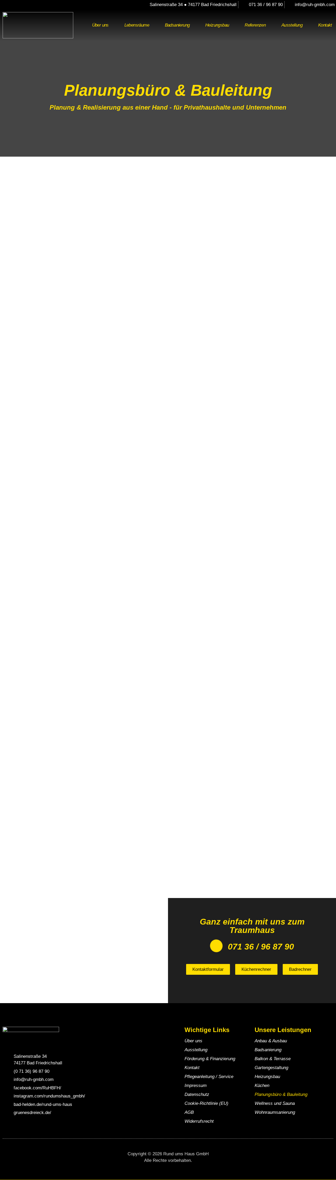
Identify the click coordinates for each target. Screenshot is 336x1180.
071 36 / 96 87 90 (261, 946)
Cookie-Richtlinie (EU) (206, 1103)
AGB (189, 1112)
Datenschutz (197, 1094)
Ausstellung (291, 25)
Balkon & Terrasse (273, 1058)
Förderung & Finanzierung (210, 1058)
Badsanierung (177, 25)
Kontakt (192, 1067)
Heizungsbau (217, 25)
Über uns (100, 25)
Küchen (262, 1085)
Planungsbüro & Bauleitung (281, 1094)
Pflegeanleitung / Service (209, 1076)
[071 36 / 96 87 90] (216, 946)
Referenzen (255, 25)
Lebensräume (136, 25)
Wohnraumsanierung (275, 1112)
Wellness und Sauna (275, 1103)
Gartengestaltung (271, 1067)
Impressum (196, 1085)
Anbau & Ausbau (271, 1040)
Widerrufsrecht (199, 1121)
